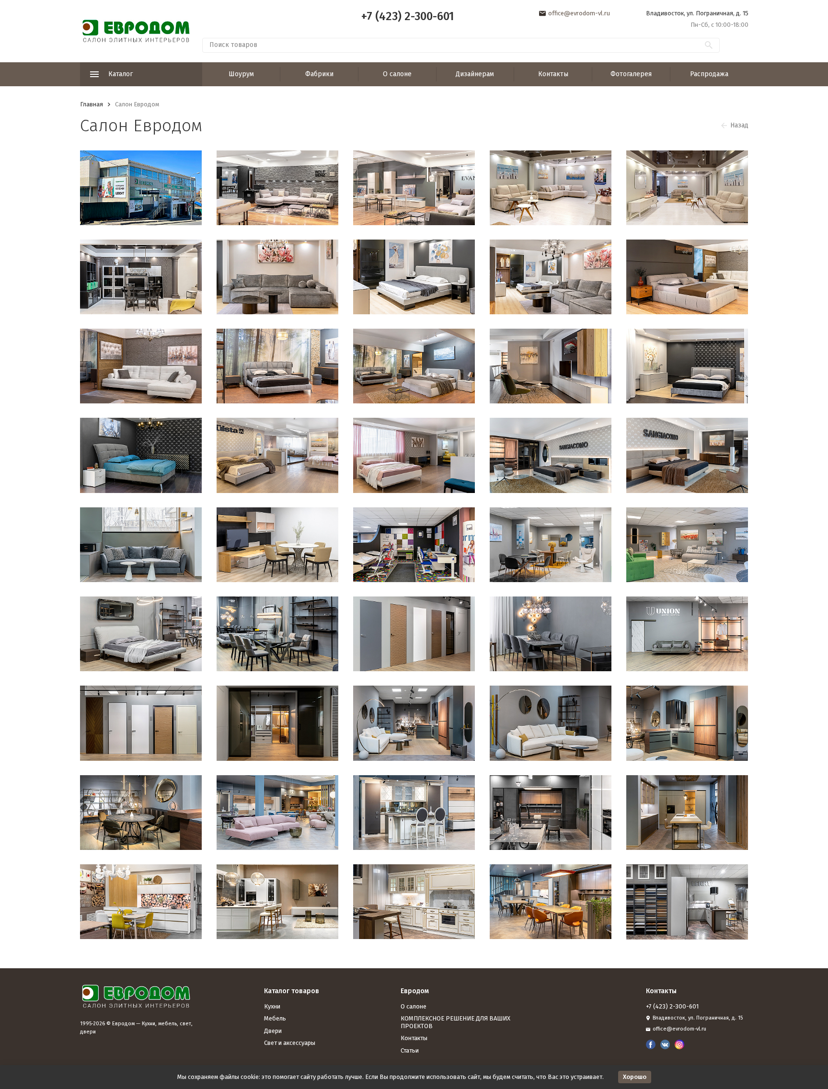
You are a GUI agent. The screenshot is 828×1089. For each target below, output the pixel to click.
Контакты (553, 74)
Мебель (275, 1018)
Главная (91, 104)
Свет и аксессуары (289, 1042)
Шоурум (241, 74)
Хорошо (634, 1076)
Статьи (410, 1050)
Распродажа (709, 74)
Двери (273, 1030)
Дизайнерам (475, 74)
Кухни (272, 1006)
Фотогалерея (631, 74)
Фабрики (319, 74)
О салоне (397, 74)
